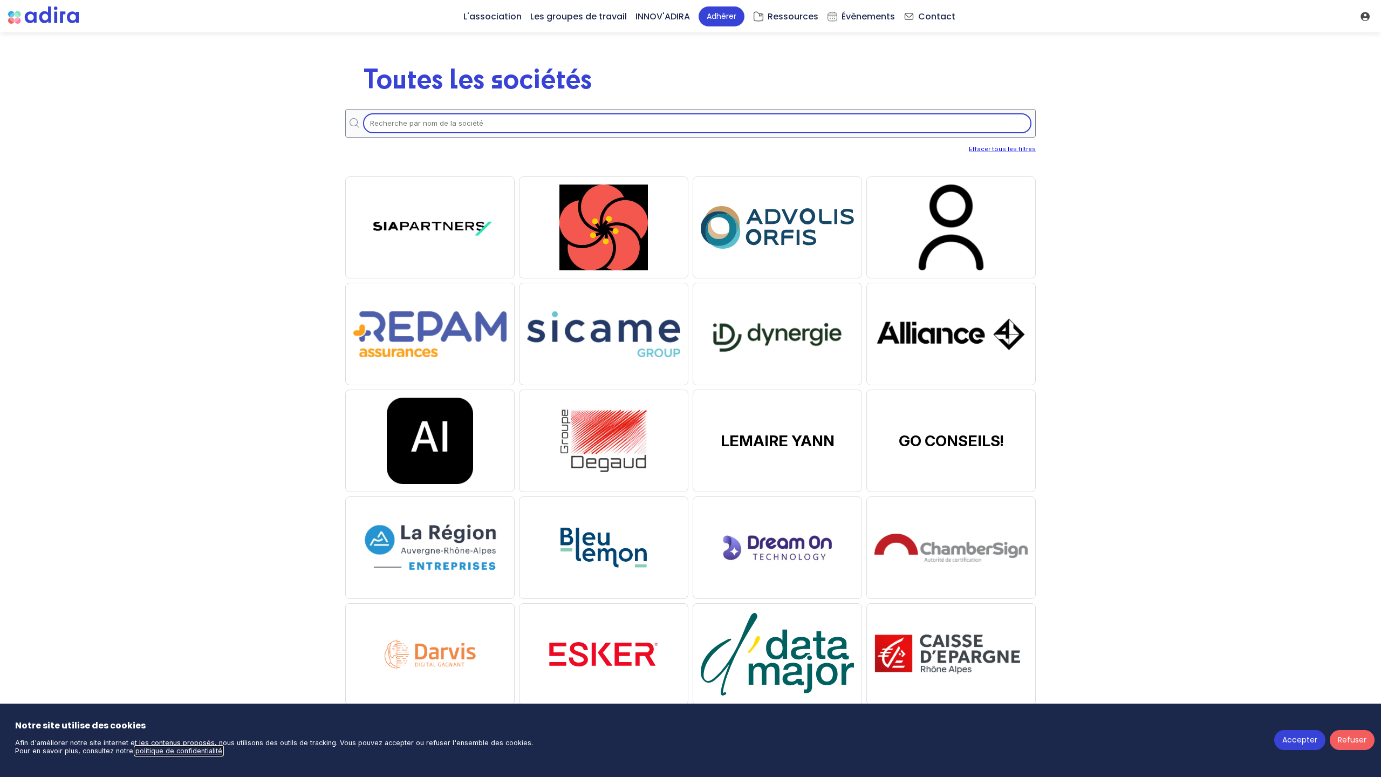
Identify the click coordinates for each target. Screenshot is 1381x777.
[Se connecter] (1365, 16)
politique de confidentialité (178, 751)
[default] (785, 16)
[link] (492, 16)
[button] (721, 16)
